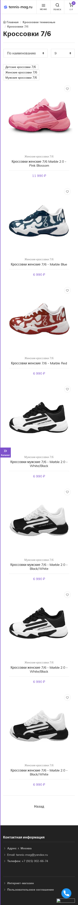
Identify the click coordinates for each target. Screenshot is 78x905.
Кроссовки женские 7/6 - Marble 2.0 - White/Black (39, 669)
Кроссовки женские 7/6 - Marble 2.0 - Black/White (39, 772)
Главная (13, 22)
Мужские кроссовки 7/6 (21, 77)
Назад (39, 806)
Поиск (57, 9)
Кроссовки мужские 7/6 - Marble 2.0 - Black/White (39, 567)
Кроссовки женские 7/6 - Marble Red (39, 363)
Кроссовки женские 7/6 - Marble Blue (39, 264)
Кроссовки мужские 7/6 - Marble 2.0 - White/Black (39, 464)
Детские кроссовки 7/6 (20, 67)
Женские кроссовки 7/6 (21, 72)
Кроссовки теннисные (39, 22)
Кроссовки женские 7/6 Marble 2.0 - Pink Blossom (39, 163)
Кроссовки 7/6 (17, 26)
